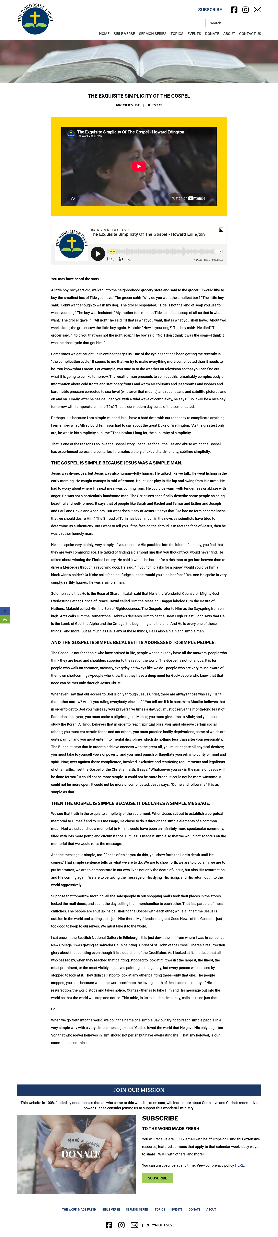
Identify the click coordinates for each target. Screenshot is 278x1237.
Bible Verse (124, 34)
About (229, 34)
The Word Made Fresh (79, 1209)
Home (104, 34)
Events (194, 34)
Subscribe (210, 9)
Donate (212, 34)
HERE (239, 1165)
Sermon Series (152, 34)
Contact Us (250, 34)
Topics (177, 34)
